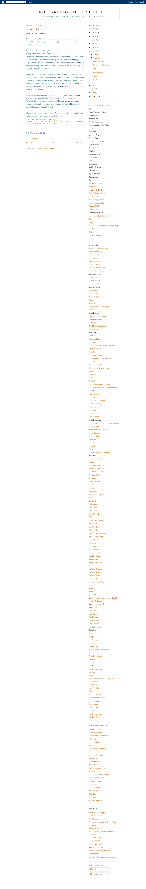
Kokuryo (92, 303)
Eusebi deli (93, 523)
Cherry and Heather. (96, 520)
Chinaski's (93, 510)
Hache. (91, 675)
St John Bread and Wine (98, 248)
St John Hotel (94, 241)
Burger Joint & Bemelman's (99, 368)
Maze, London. (94, 413)
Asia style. (93, 491)
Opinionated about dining (99, 774)
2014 (94, 43)
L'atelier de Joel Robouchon (99, 384)
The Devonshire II (96, 669)
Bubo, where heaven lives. (99, 429)
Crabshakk (93, 309)
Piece (91, 300)
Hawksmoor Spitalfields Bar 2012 (101, 215)
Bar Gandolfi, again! (96, 494)
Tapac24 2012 (94, 196)
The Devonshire (95, 714)
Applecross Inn (94, 465)
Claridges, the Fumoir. (97, 400)
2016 (94, 36)
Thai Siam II (93, 610)
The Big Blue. (94, 620)
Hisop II (92, 445)
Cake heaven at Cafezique (99, 306)
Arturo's (92, 342)
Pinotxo (92, 659)
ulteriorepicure (94, 738)
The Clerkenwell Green (98, 270)
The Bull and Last (96, 235)
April (96, 58)
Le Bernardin (94, 377)
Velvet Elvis (93, 290)
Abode (91, 488)
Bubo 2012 (93, 186)
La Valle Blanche (95, 569)
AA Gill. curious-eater (44, 121)
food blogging (98, 61)
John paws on (38, 123)
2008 (94, 96)
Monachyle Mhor (95, 283)
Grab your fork (94, 797)
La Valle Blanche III (96, 575)
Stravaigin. (93, 607)
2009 (94, 92)
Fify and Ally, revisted (97, 533)
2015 (94, 40)
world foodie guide (96, 755)
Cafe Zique (93, 507)
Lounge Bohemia (95, 319)
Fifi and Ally (93, 530)
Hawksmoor (93, 258)
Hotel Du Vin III (95, 549)
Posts (94, 869)
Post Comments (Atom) (45, 148)
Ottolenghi (93, 238)
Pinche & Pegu (94, 339)
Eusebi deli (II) (94, 527)
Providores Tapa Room (97, 326)
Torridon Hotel (94, 462)
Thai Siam (93, 614)
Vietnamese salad (95, 815)
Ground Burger (94, 701)
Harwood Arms (94, 254)
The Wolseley (52, 123)
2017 (94, 32)
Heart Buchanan (95, 556)
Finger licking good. (97, 828)
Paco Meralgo (94, 652)
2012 (94, 51)
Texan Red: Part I (95, 844)
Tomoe (91, 691)
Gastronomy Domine (97, 748)
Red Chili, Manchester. (97, 468)
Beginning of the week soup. (100, 850)
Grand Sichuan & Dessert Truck (101, 358)
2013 (94, 47)
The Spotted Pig (95, 348)
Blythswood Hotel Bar (101, 65)
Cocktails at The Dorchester (99, 397)
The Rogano (93, 617)
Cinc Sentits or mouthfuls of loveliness (104, 423)
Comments (96, 874)
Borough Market (95, 694)
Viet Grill (92, 322)
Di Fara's (92, 381)
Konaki (91, 565)
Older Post (80, 142)
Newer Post (30, 142)
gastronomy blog (95, 732)
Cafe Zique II (94, 514)
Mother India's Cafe (96, 582)
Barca (91, 497)
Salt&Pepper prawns (96, 819)
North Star (93, 585)
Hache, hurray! (94, 416)
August (97, 54)
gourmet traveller (95, 729)
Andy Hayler (94, 764)
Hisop (91, 636)
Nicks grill (93, 293)
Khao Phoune (94, 853)
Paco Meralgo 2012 (96, 199)
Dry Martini (93, 639)
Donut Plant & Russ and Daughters (102, 345)
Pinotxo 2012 (94, 206)
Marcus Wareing (95, 403)
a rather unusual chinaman (99, 735)
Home (55, 142)
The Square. (93, 684)
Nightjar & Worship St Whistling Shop (103, 225)
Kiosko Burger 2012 (96, 183)
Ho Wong (92, 543)
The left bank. (94, 623)
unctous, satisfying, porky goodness (102, 857)
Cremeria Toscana (95, 433)
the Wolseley (98, 72)
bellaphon (93, 745)
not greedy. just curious (73, 12)
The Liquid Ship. (95, 627)
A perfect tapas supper (97, 812)
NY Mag (92, 771)
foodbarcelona (94, 742)
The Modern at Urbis (97, 471)
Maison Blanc (94, 707)
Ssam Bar (92, 352)
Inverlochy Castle (95, 458)
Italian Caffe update (96, 562)
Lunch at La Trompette (97, 316)
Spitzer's (92, 335)
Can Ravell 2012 (95, 190)
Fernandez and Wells (97, 697)
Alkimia (92, 643)
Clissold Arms (94, 264)
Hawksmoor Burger (96, 251)
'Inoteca (92, 361)
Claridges (92, 407)
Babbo (91, 371)
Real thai (92, 794)
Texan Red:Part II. (96, 840)
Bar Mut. (92, 449)
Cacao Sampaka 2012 (97, 193)
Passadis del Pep (95, 656)
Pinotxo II (92, 439)
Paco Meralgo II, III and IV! (99, 452)
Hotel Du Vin (94, 546)
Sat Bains (92, 478)
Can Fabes (93, 646)
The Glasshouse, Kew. (97, 267)
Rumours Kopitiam (96, 296)
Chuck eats (93, 784)
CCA (91, 517)
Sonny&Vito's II (95, 594)
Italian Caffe (93, 559)
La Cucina (93, 504)
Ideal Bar (92, 633)
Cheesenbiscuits (95, 761)
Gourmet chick (94, 751)
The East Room (95, 717)
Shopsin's (92, 374)
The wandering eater (96, 777)
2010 (94, 89)
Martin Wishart (94, 280)
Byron (95, 79)
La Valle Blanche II (96, 572)
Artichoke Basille (95, 364)
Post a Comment (32, 138)
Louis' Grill (93, 578)
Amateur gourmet (95, 781)
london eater (93, 758)
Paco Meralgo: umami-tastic (99, 649)
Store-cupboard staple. (97, 847)
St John (91, 710)
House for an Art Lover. (97, 552)
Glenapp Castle (95, 475)
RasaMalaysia (94, 790)
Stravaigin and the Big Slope (100, 604)
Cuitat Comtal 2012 (96, 203)
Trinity (96, 76)
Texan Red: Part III (96, 837)
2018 (94, 28)
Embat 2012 (93, 209)
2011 (94, 85)
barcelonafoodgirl (95, 800)
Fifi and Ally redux (96, 536)
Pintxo (91, 591)
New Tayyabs (94, 688)
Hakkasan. (93, 410)
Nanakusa (92, 588)
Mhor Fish (93, 277)
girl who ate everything (98, 768)
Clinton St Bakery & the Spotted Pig (103, 387)
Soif (94, 68)
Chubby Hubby (95, 787)
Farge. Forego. (94, 426)
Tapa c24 (92, 442)
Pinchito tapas (94, 261)
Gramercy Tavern (95, 355)
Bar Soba (92, 501)
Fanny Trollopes (95, 539)
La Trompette (94, 394)
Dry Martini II (94, 436)
